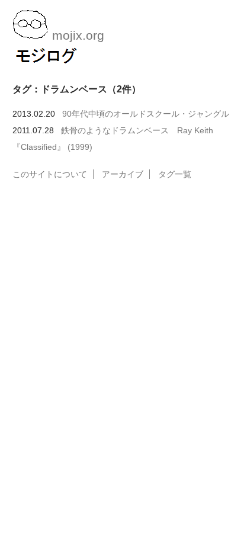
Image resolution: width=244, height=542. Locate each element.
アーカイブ (122, 174)
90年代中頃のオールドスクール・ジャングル (145, 113)
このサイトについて (49, 174)
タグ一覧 (174, 174)
